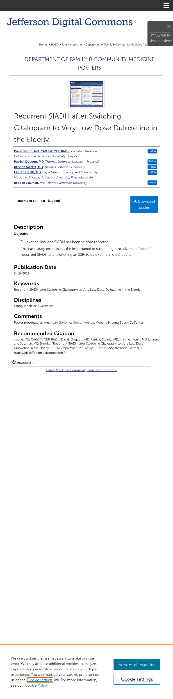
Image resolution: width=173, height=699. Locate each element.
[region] (86, 671)
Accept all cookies (136, 664)
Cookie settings (39, 680)
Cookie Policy (36, 685)
